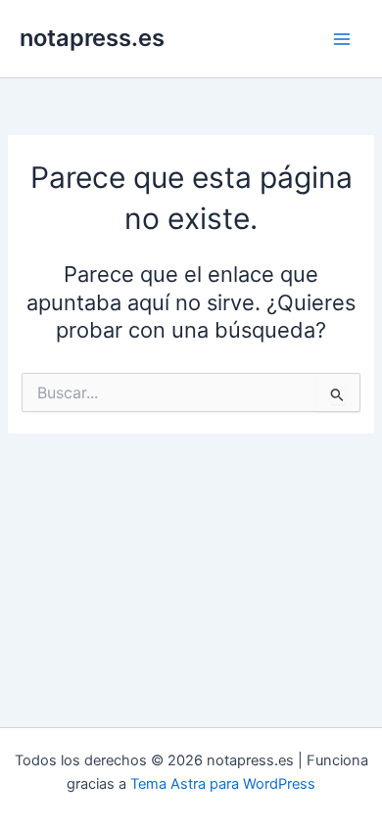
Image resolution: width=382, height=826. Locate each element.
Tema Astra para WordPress (222, 784)
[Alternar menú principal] (341, 39)
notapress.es (92, 37)
